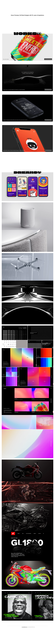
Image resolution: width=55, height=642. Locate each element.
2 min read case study (48, 150)
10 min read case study (48, 59)
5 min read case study (48, 89)
